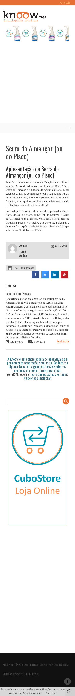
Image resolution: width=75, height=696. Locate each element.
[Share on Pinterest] (64, 277)
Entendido (51, 693)
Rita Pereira (16, 341)
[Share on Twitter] (45, 277)
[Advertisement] (37, 83)
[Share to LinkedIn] (55, 277)
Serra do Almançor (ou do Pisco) (34, 152)
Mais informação (32, 693)
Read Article (63, 341)
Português (64, 2)
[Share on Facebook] (35, 277)
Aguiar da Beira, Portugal (18, 294)
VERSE (66, 664)
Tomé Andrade (24, 253)
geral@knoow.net (19, 374)
